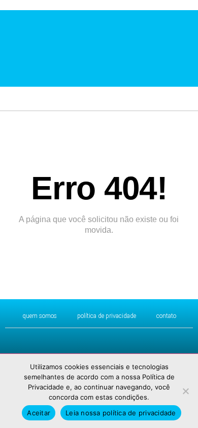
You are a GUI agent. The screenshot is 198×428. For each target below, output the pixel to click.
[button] (8, 47)
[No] (185, 391)
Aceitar (38, 413)
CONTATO (166, 315)
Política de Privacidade (106, 315)
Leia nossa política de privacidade (120, 413)
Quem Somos (39, 315)
